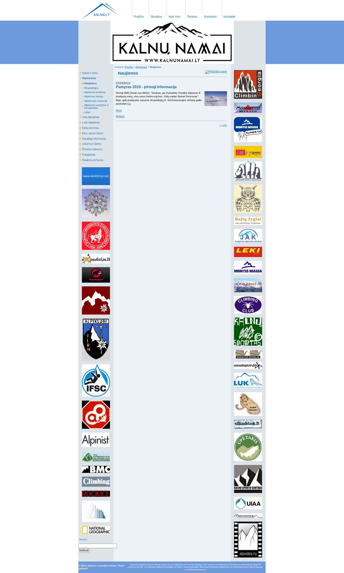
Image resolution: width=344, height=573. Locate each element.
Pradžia (137, 9)
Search (82, 539)
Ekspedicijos (88, 87)
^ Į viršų (223, 125)
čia (129, 103)
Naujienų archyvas (90, 159)
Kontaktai (227, 9)
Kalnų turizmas (88, 127)
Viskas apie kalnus (99, 10)
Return (120, 116)
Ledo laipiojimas (89, 122)
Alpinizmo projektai (91, 92)
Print (119, 110)
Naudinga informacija (92, 138)
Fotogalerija (86, 154)
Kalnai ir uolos (88, 72)
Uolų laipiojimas (88, 116)
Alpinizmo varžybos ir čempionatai (93, 106)
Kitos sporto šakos (90, 132)
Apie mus (173, 9)
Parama (190, 9)
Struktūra (154, 9)
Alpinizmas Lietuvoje (92, 100)
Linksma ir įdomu (89, 143)
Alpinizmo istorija (90, 96)
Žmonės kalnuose (90, 149)
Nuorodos (208, 9)
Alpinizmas (141, 67)
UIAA (84, 112)
